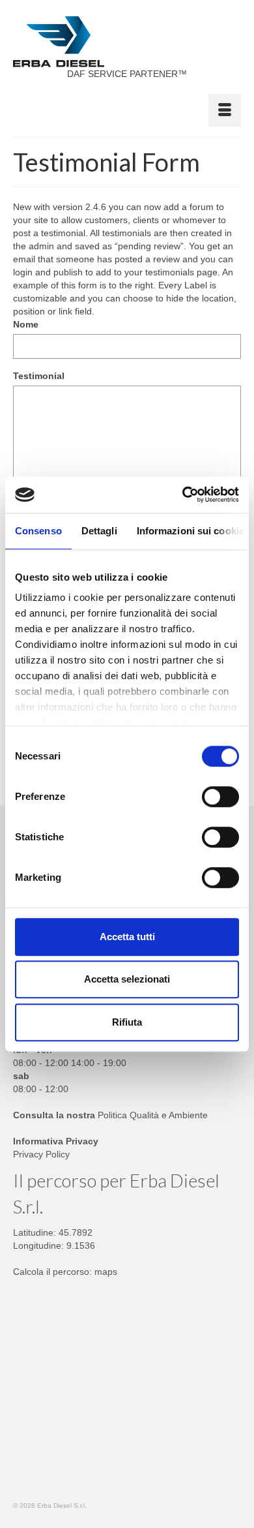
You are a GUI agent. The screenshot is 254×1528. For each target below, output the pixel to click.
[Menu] (224, 110)
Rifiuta (127, 1022)
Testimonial (38, 376)
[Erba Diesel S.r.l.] (127, 41)
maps (105, 1271)
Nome (25, 324)
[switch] (220, 796)
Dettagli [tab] (99, 530)
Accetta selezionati (127, 979)
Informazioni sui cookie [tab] (190, 530)
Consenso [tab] (38, 530)
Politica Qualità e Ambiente (153, 1115)
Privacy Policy (41, 1154)
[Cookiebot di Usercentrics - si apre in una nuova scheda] (182, 494)
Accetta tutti (127, 936)
